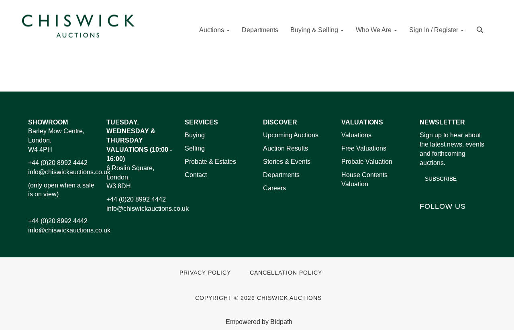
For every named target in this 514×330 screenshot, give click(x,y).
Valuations (356, 135)
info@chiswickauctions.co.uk (69, 172)
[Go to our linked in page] (444, 219)
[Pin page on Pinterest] (265, 72)
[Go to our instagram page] (282, 72)
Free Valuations (363, 148)
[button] (481, 29)
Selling (195, 148)
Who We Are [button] (374, 29)
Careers (274, 188)
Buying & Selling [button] (315, 29)
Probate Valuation (366, 161)
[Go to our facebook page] (427, 219)
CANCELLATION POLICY (286, 273)
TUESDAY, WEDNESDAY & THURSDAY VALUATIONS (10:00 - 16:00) (139, 140)
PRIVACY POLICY (205, 273)
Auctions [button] (212, 29)
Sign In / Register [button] (434, 29)
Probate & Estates (210, 161)
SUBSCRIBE (441, 178)
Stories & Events (287, 161)
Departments (260, 29)
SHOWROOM (48, 122)
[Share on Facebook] (232, 72)
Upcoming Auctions (290, 135)
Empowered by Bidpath (259, 321)
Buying (195, 135)
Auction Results (285, 148)
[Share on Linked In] (249, 72)
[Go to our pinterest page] (460, 219)
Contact (196, 174)
